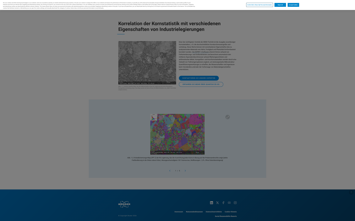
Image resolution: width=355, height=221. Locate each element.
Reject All (280, 5)
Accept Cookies (293, 5)
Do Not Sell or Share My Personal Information (259, 5)
